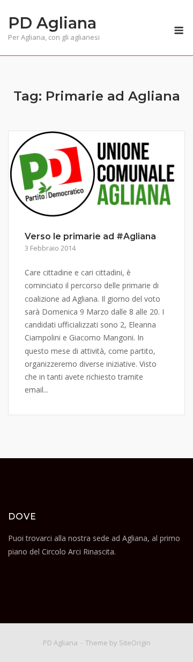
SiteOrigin (135, 642)
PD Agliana (52, 22)
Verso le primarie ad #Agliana (90, 236)
